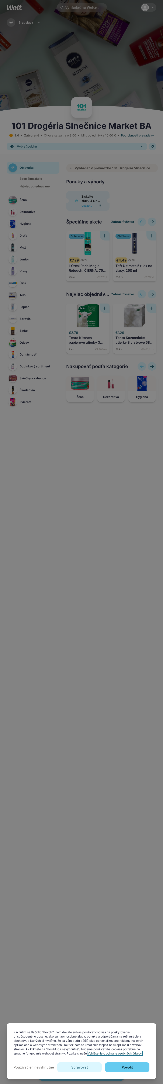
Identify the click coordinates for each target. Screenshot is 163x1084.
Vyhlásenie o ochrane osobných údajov (115, 1053)
